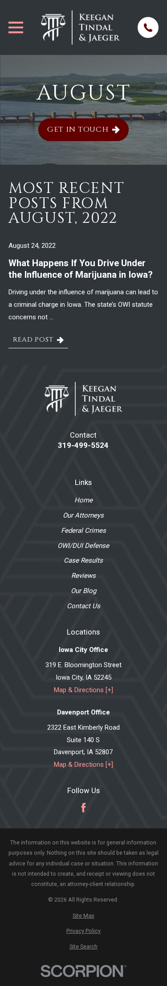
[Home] (80, 27)
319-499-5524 (83, 445)
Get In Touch (78, 129)
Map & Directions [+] (83, 690)
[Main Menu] (15, 27)
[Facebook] (83, 807)
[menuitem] (83, 916)
